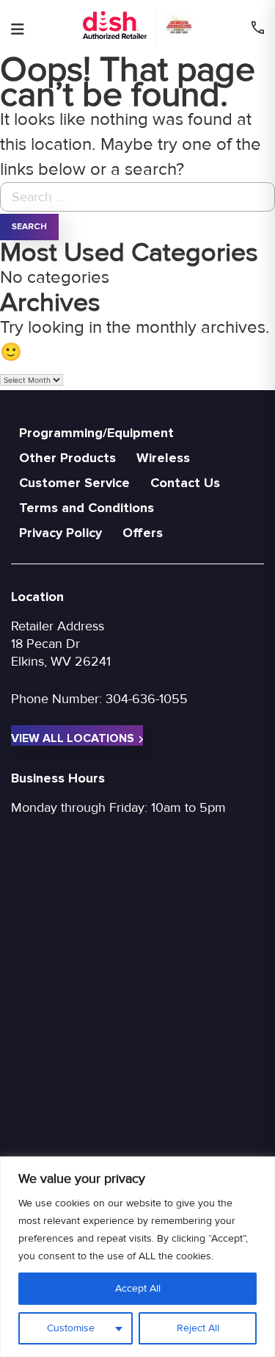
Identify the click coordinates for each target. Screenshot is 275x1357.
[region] (137, 1256)
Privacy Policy (60, 533)
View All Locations (72, 738)
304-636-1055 (147, 699)
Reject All (198, 1328)
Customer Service (74, 483)
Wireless (163, 458)
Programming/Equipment (96, 433)
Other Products (67, 458)
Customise (71, 1328)
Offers (142, 533)
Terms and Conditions (86, 508)
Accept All (138, 1288)
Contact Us (185, 483)
